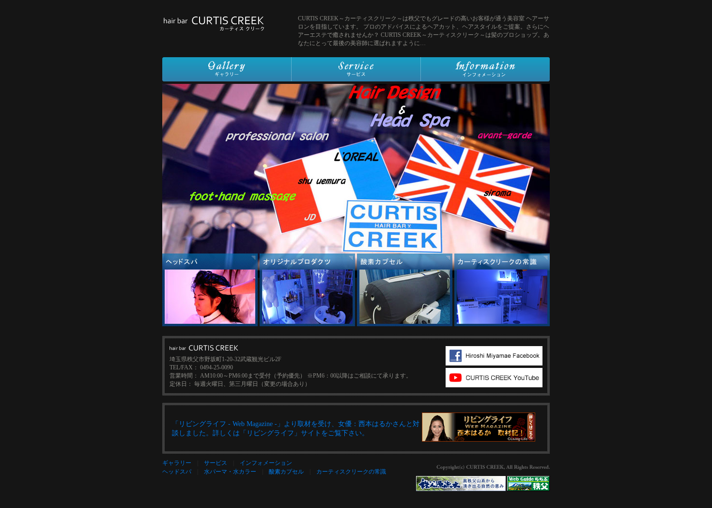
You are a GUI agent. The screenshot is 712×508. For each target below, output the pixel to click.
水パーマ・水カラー (230, 471)
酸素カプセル (286, 471)
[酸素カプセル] (404, 324)
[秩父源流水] (461, 489)
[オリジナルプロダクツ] (307, 324)
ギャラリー (176, 463)
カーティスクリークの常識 (351, 471)
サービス (215, 463)
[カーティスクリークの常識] (502, 324)
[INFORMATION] (485, 77)
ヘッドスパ (176, 471)
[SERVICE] (356, 77)
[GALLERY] (227, 77)
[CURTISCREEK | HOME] (213, 27)
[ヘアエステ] (210, 324)
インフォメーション (266, 463)
